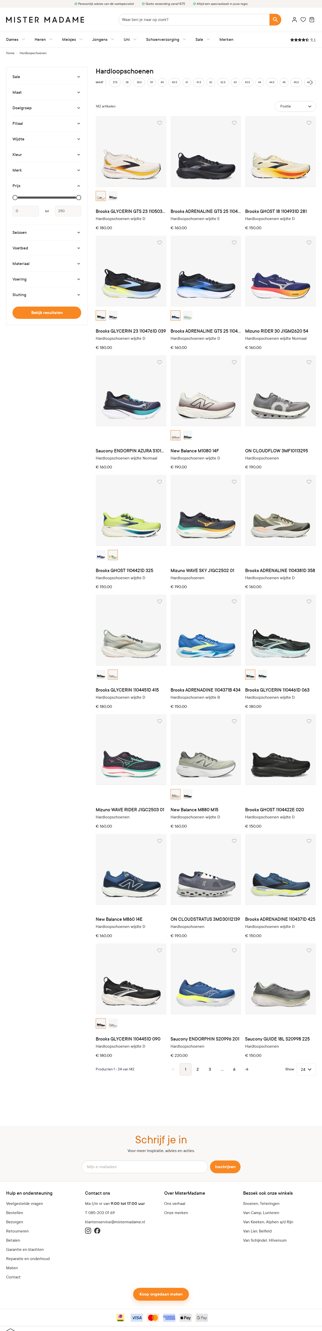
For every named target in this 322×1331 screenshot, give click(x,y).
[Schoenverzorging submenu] (183, 39)
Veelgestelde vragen (24, 1203)
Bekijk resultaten (47, 313)
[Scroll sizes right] (311, 82)
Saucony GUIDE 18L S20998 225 (277, 1039)
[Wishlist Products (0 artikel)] (303, 20)
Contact (13, 1277)
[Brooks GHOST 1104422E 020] (280, 749)
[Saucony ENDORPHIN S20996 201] (206, 978)
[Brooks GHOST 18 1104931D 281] (280, 151)
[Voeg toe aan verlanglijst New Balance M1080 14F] (234, 362)
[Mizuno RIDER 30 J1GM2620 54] (280, 271)
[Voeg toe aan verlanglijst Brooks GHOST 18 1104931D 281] (309, 123)
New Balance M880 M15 (194, 810)
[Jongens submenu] (111, 39)
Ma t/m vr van (115, 1203)
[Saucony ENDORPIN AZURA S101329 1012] (131, 390)
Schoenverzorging (162, 39)
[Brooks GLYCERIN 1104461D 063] (280, 630)
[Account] (294, 20)
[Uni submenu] (134, 39)
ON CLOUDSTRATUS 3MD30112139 (205, 919)
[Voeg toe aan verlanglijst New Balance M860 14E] (159, 841)
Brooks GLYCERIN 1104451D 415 (127, 690)
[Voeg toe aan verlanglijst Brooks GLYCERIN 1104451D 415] (159, 601)
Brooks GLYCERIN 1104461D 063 (277, 690)
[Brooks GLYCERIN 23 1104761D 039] (131, 271)
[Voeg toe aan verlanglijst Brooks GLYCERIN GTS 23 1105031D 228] (159, 123)
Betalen (13, 1240)
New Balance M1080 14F (195, 451)
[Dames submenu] (22, 39)
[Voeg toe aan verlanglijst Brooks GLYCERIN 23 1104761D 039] (159, 242)
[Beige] (101, 196)
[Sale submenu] (207, 39)
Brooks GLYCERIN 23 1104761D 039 (131, 331)
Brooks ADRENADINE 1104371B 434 (206, 690)
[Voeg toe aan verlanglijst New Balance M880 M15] (234, 721)
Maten (12, 1267)
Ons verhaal (174, 1203)
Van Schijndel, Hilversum (265, 1240)
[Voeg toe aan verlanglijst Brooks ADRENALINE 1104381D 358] (309, 482)
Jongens (99, 39)
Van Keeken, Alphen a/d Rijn (268, 1221)
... (222, 1069)
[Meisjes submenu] (80, 39)
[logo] (45, 20)
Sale (199, 39)
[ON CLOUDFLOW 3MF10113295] (280, 390)
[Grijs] (188, 315)
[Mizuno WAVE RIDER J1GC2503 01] (131, 749)
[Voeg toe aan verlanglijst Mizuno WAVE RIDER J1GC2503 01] (159, 721)
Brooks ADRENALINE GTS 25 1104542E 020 (206, 211)
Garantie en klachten (25, 1249)
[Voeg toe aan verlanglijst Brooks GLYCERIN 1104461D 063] (309, 601)
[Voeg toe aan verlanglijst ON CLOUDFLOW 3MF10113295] (309, 362)
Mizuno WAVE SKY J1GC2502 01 (202, 570)
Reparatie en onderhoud (28, 1258)
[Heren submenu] (50, 39)
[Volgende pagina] (247, 1069)
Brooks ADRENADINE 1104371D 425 (280, 919)
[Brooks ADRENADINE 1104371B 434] (206, 630)
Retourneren (17, 1231)
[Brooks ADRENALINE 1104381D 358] (280, 510)
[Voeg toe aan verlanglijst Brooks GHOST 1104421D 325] (159, 482)
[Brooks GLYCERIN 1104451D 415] (131, 630)
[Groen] (176, 435)
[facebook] (97, 1231)
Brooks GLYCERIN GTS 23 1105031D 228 (131, 211)
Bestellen (14, 1212)
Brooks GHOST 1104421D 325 (124, 570)
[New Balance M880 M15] (206, 749)
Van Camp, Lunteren (261, 1212)
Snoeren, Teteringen (261, 1203)
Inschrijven (225, 1167)
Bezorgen (14, 1221)
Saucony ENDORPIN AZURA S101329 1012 (131, 451)
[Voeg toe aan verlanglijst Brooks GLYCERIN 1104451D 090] (159, 950)
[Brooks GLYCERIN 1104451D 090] (131, 978)
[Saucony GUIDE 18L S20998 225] (280, 978)
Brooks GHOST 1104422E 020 (274, 810)
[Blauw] (113, 196)
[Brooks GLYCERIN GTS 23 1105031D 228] (131, 151)
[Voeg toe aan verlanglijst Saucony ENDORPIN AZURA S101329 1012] (159, 362)
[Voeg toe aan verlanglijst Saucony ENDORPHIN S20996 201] (234, 950)
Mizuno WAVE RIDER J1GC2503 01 (130, 810)
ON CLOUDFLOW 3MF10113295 (276, 451)
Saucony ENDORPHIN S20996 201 (205, 1039)
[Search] (275, 20)
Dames (12, 39)
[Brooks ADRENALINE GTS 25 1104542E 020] (206, 151)
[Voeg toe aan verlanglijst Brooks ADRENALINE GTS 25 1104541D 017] (234, 242)
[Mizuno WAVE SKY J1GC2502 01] (206, 510)
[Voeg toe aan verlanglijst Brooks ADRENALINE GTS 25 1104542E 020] (234, 123)
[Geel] (113, 555)
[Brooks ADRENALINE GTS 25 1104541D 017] (206, 271)
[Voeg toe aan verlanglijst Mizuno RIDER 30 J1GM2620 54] (309, 242)
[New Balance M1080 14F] (206, 390)
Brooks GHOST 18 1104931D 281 (276, 211)
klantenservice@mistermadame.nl (115, 1221)
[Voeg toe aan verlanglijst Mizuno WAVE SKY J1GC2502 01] (234, 482)
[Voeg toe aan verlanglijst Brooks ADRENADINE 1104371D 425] (309, 841)
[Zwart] (101, 315)
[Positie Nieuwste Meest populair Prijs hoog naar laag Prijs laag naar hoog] (295, 106)
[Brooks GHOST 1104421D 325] (131, 510)
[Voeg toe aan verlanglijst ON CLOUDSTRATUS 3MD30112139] (234, 841)
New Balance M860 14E (119, 919)
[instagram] (88, 1231)
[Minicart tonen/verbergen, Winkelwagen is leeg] (312, 20)
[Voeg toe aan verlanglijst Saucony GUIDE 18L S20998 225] (309, 950)
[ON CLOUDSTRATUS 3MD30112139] (206, 869)
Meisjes (69, 39)
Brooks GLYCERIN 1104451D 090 (128, 1039)
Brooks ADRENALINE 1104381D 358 (280, 570)
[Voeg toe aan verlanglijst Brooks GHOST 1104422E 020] (309, 721)
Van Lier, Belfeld (257, 1231)
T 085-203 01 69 (100, 1212)
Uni (127, 39)
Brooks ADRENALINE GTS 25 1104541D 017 (206, 331)
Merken (226, 39)
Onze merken (176, 1212)
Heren (40, 39)
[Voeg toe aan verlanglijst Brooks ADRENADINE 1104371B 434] (234, 601)
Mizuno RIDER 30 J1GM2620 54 (276, 331)
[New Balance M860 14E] (131, 869)
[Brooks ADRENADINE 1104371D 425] (280, 869)
